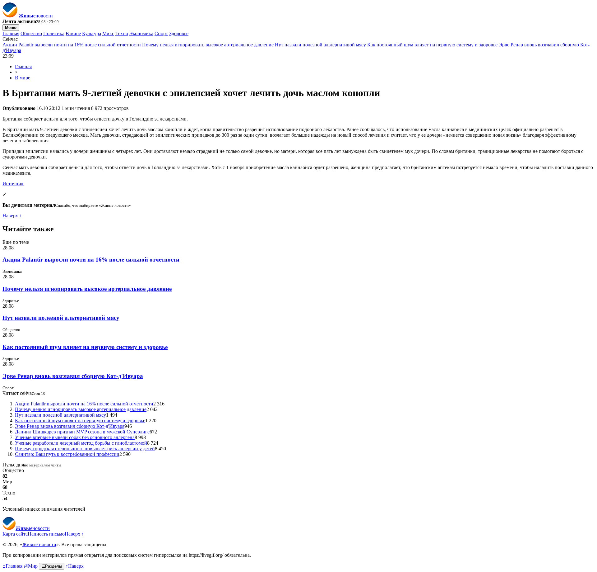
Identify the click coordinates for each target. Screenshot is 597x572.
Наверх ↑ (12, 215)
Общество (31, 33)
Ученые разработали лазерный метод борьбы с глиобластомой (81, 443)
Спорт (161, 33)
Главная (10, 33)
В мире (73, 33)
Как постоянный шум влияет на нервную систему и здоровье (432, 44)
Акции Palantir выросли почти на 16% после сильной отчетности (71, 44)
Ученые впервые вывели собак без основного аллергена (75, 437)
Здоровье (178, 33)
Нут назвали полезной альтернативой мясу (320, 44)
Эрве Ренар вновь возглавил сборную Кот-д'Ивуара (72, 376)
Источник (13, 183)
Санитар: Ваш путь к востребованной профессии (67, 454)
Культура (91, 33)
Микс (108, 33)
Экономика (141, 33)
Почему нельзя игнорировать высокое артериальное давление (208, 44)
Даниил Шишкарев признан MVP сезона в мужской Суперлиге (82, 431)
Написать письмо (46, 534)
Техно (121, 33)
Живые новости (39, 544)
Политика (53, 33)
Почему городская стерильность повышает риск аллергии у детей (85, 448)
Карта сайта (15, 534)
